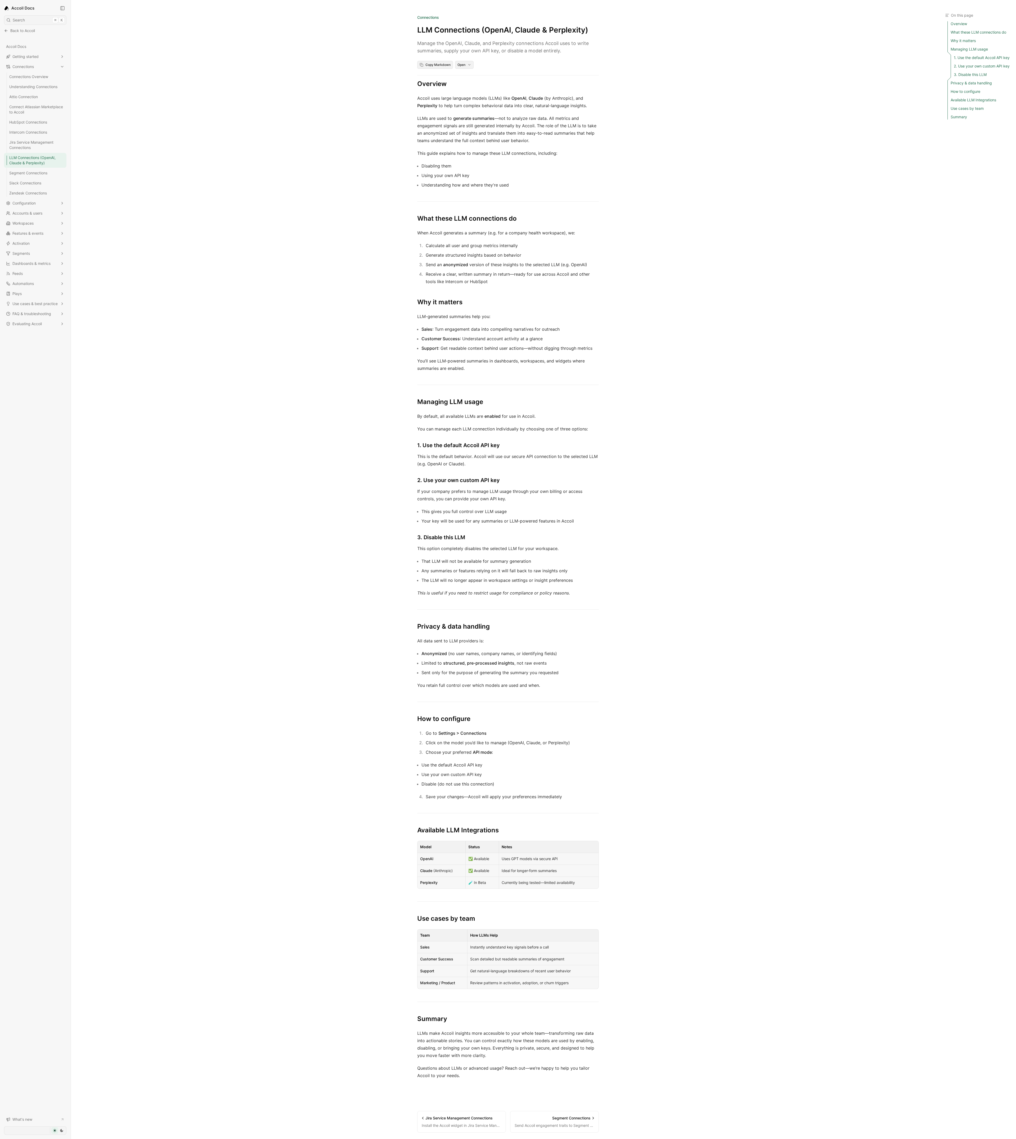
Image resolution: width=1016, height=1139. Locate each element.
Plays (17, 293)
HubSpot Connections (28, 122)
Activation (21, 243)
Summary (432, 1019)
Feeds (17, 273)
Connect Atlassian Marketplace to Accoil (36, 109)
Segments (21, 253)
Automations (23, 283)
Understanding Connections (33, 86)
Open (461, 65)
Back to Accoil (22, 30)
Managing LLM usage (450, 402)
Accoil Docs (16, 46)
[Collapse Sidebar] (62, 8)
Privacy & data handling (453, 626)
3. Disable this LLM (441, 537)
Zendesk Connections (28, 193)
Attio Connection (23, 96)
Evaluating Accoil (27, 323)
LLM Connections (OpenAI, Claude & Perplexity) (32, 160)
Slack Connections (25, 183)
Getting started (25, 56)
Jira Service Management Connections (31, 145)
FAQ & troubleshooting (31, 313)
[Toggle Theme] (58, 1130)
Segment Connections (28, 173)
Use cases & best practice (35, 303)
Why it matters (439, 302)
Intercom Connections (28, 132)
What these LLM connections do (467, 218)
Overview (432, 84)
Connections (23, 66)
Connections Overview (28, 76)
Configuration (24, 203)
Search (38, 20)
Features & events (27, 233)
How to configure (443, 719)
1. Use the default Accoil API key (458, 445)
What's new (22, 1119)
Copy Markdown (438, 65)
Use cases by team (446, 918)
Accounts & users (27, 213)
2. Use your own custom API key (458, 480)
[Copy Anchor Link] (451, 84)
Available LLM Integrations (458, 830)
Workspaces (23, 223)
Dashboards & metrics (31, 263)
